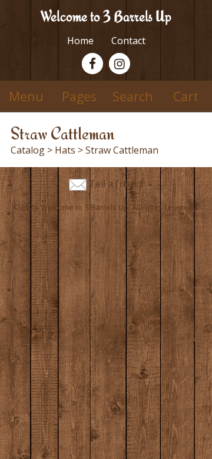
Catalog (28, 150)
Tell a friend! (116, 183)
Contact (128, 40)
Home (80, 40)
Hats (65, 150)
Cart (185, 96)
